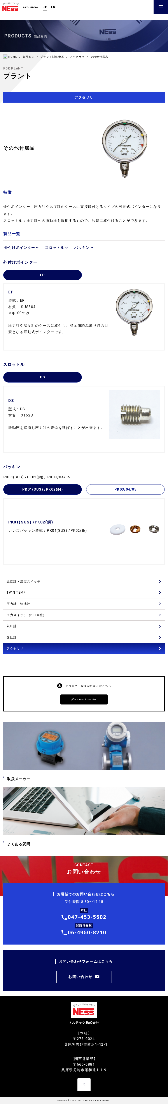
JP (45, 7)
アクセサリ (15, 648)
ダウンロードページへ (84, 699)
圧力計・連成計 (18, 604)
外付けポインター (19, 248)
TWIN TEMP (16, 592)
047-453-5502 (87, 917)
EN (53, 7)
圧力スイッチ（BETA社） (26, 615)
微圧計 (12, 637)
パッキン (82, 248)
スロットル (54, 248)
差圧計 (12, 626)
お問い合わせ (80, 976)
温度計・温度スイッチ (24, 581)
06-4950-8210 (87, 933)
